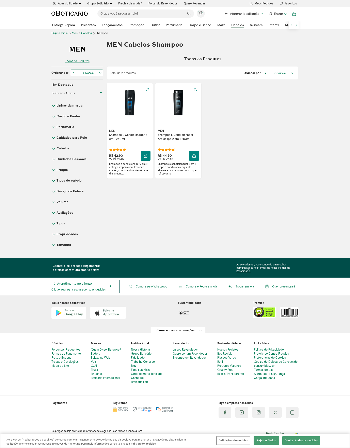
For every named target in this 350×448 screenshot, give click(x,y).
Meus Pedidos (264, 3)
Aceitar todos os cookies (301, 440)
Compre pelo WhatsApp (152, 286)
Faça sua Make (140, 370)
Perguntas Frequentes (65, 349)
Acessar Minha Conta (278, 14)
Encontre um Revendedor (189, 357)
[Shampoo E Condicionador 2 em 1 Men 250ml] (130, 102)
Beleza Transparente (230, 374)
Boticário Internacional (105, 378)
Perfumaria (174, 25)
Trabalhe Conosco (143, 361)
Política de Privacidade (269, 349)
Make (221, 25)
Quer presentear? (283, 286)
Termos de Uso (263, 370)
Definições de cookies (233, 440)
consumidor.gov (264, 366)
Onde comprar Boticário (146, 374)
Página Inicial (60, 33)
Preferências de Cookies (270, 357)
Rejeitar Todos (266, 440)
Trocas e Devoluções (65, 361)
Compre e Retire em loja (201, 286)
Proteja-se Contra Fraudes (271, 353)
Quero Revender (194, 3)
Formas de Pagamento (66, 353)
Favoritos (291, 3)
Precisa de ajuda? (130, 3)
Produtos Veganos (229, 366)
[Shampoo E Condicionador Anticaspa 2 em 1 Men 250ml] (178, 102)
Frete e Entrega (61, 357)
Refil (220, 361)
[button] (147, 89)
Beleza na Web (100, 357)
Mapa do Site (60, 366)
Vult (93, 361)
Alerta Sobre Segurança (269, 374)
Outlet (155, 25)
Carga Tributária (264, 378)
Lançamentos (112, 25)
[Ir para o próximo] (296, 25)
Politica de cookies (143, 443)
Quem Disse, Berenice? (106, 349)
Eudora (95, 353)
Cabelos (237, 25)
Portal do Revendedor (162, 3)
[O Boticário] (69, 13)
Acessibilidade (68, 3)
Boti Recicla (224, 353)
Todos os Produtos (77, 61)
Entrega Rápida (63, 25)
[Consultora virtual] (201, 14)
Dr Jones (96, 374)
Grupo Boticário (98, 3)
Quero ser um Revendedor (190, 353)
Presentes (88, 25)
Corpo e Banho (200, 25)
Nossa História (140, 349)
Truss (94, 370)
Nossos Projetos (227, 349)
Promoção (136, 25)
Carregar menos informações (176, 330)
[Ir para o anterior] (291, 25)
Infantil (274, 25)
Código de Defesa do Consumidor (276, 361)
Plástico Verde (226, 357)
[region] (175, 441)
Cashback (137, 378)
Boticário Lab (139, 382)
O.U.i (94, 366)
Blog (134, 366)
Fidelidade (138, 357)
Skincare (256, 25)
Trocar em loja (245, 286)
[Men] (77, 49)
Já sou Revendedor (185, 349)
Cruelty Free (225, 370)
